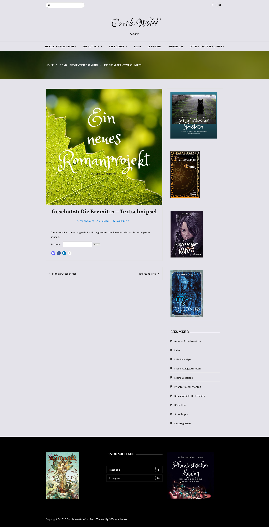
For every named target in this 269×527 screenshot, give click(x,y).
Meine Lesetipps (183, 377)
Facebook (114, 469)
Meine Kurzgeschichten (187, 368)
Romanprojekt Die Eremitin (189, 395)
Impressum (175, 46)
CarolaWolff (87, 221)
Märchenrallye (182, 359)
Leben (177, 350)
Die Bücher (116, 46)
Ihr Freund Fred (147, 273)
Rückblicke (180, 404)
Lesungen (154, 46)
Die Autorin (91, 46)
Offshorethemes (118, 519)
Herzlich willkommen (60, 46)
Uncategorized (182, 423)
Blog (137, 46)
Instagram (114, 478)
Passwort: (57, 244)
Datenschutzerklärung (207, 46)
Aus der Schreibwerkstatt (188, 341)
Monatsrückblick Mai (64, 273)
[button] (53, 253)
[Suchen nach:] (65, 5)
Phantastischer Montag (187, 386)
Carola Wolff (134, 24)
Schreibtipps (181, 414)
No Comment (122, 221)
